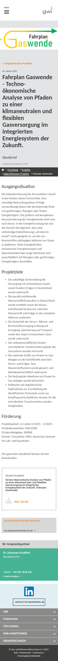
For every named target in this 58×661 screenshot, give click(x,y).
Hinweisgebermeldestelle (29, 656)
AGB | (16, 653)
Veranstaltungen (14, 641)
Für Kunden (10, 626)
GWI (5, 611)
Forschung (13, 170)
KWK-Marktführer (15, 633)
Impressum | (38, 653)
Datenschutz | (26, 653)
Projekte (26, 170)
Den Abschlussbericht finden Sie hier (18, 531)
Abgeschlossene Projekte (18, 63)
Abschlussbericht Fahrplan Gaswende (22, 521)
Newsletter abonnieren (28, 602)
